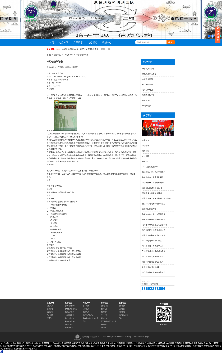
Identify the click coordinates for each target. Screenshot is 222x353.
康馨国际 (104, 312)
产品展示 (78, 42)
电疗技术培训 (147, 90)
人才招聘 (145, 156)
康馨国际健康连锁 (149, 209)
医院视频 (122, 312)
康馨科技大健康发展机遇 (152, 193)
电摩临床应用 (147, 79)
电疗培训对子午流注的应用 (153, 246)
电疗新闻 (92, 42)
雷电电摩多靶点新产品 (90, 318)
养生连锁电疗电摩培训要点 (153, 177)
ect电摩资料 (68, 55)
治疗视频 (122, 306)
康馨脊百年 (146, 100)
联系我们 (145, 161)
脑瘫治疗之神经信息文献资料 (153, 172)
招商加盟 (145, 151)
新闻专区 (104, 303)
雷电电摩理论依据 (149, 74)
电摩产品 (86, 312)
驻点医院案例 (147, 84)
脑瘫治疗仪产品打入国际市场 (153, 214)
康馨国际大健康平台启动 (152, 188)
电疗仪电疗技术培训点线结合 (153, 230)
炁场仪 (85, 321)
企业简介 (145, 140)
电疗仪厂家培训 (88, 315)
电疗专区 (63, 42)
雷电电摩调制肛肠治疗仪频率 (153, 235)
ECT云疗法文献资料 (150, 167)
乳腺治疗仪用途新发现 (151, 267)
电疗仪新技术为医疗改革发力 (153, 272)
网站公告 (104, 318)
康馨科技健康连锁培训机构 (153, 262)
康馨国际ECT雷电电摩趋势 (153, 183)
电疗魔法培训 (123, 315)
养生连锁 (104, 315)
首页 (51, 42)
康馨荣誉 (145, 146)
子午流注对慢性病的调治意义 (153, 251)
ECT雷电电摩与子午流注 (152, 241)
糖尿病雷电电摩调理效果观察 (153, 204)
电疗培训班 (104, 306)
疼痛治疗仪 (104, 324)
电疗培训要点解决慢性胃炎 (153, 256)
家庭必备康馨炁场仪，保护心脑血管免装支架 (80, 49)
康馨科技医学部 (148, 69)
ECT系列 (86, 309)
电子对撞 (86, 306)
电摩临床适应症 (148, 95)
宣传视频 (122, 309)
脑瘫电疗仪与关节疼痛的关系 (153, 219)
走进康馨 (50, 303)
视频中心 (107, 42)
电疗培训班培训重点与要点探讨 (154, 225)
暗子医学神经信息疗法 (108, 321)
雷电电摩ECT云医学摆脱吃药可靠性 (156, 198)
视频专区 (122, 303)
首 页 (49, 55)
